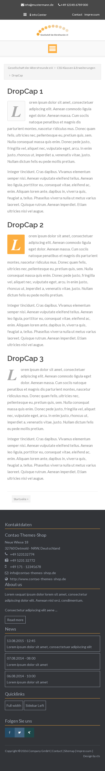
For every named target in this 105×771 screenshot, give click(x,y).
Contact (77, 14)
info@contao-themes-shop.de (33, 573)
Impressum (92, 14)
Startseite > (21, 499)
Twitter (19, 732)
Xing (29, 732)
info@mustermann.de (38, 5)
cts (98, 756)
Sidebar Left (35, 705)
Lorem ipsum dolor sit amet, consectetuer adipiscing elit (49, 647)
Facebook (10, 732)
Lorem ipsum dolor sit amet (27, 664)
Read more (15, 620)
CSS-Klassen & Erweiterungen (76, 67)
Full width (14, 705)
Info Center (39, 15)
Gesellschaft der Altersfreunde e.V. (30, 67)
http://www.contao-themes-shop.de (38, 579)
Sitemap (69, 751)
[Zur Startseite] (52, 30)
